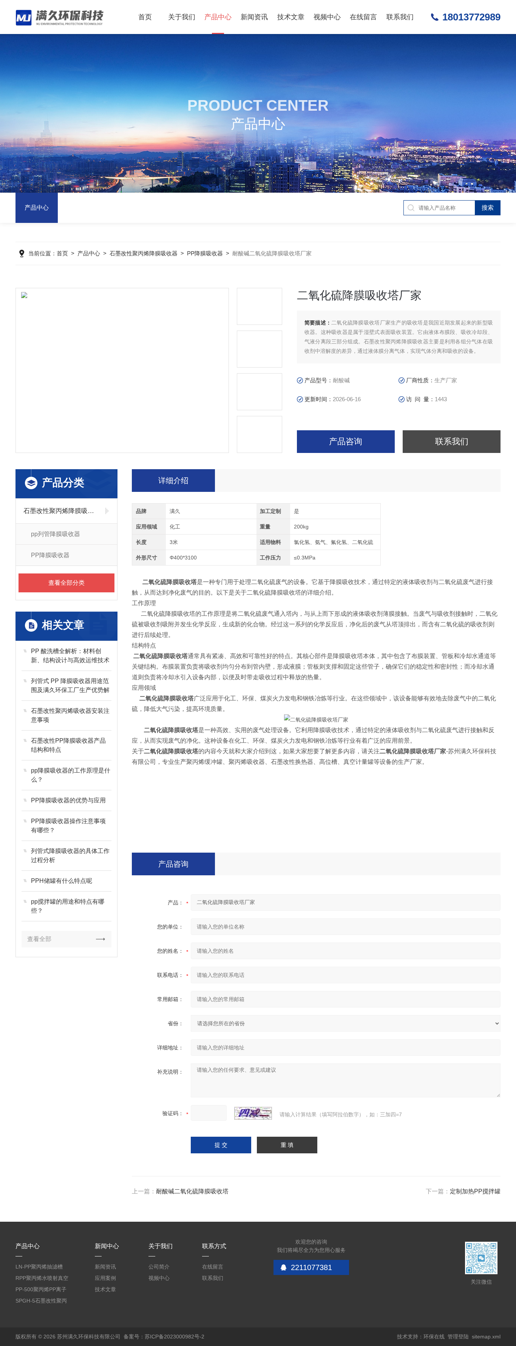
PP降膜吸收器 (205, 253)
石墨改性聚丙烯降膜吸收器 (144, 253)
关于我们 (181, 17)
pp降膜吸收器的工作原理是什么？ (70, 775)
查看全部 (39, 939)
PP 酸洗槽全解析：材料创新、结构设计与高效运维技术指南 (70, 656)
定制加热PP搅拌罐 (475, 1191)
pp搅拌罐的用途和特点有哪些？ (67, 906)
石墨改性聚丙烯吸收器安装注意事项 (70, 715)
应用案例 (105, 1278)
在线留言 (363, 17)
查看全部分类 (66, 583)
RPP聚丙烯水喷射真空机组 (41, 1279)
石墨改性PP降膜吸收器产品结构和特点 (68, 745)
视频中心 (327, 17)
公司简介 (159, 1267)
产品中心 (218, 17)
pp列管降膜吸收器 (55, 534)
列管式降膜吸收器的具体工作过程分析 (70, 855)
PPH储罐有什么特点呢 (61, 881)
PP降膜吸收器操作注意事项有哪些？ (68, 825)
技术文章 (290, 17)
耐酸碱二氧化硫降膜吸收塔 (192, 1191)
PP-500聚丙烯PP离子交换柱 (40, 1290)
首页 (145, 17)
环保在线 (434, 1337)
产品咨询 (345, 441)
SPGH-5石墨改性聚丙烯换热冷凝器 (41, 1302)
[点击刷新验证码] (253, 1113)
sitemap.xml (486, 1337)
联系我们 (400, 17)
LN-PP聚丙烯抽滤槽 (39, 1267)
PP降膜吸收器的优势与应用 (68, 800)
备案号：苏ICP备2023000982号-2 (164, 1337)
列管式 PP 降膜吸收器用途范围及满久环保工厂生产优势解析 (70, 686)
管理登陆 (458, 1337)
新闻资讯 (254, 17)
